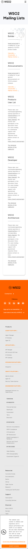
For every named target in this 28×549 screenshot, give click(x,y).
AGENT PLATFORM (10, 330)
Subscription (8, 497)
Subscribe (11, 53)
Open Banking (11, 451)
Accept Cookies (14, 546)
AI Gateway (8, 338)
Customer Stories (10, 474)
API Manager (8, 349)
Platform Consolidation (13, 426)
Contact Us (8, 293)
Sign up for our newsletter (12, 309)
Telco (8, 415)
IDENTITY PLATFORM (11, 371)
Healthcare (10, 409)
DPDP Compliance (12, 429)
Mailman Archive (12, 57)
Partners (7, 511)
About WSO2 (9, 508)
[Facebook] (5, 303)
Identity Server (9, 376)
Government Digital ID (13, 456)
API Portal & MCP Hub (11, 352)
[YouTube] (18, 303)
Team (6, 513)
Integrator (8, 366)
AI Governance (11, 432)
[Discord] (23, 303)
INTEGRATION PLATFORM (12, 362)
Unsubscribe (11, 55)
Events (7, 479)
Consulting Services (10, 500)
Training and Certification (12, 489)
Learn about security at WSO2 (13, 312)
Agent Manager (9, 335)
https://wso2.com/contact (16, 141)
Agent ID (7, 340)
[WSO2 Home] (6, 1)
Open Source (9, 484)
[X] (9, 303)
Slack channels (12, 119)
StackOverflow (12, 115)
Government (10, 412)
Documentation (9, 476)
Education (9, 417)
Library (7, 481)
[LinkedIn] (14, 303)
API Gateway (8, 357)
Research (7, 487)
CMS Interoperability (12, 453)
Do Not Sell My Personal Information (14, 541)
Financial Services (11, 407)
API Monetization (11, 434)
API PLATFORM (9, 345)
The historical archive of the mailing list (12, 147)
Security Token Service (11, 381)
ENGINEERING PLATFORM (12, 386)
